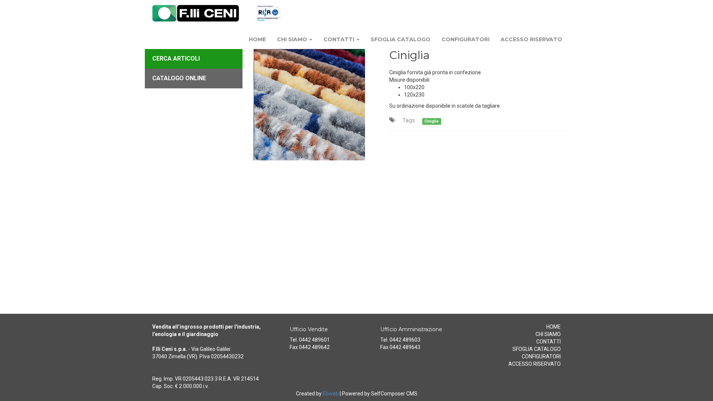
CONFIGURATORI (465, 39)
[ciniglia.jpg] (316, 104)
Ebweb (331, 394)
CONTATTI (339, 39)
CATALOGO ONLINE (179, 78)
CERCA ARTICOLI (176, 58)
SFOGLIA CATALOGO (400, 39)
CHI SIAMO (293, 39)
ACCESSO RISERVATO (531, 39)
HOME (257, 39)
